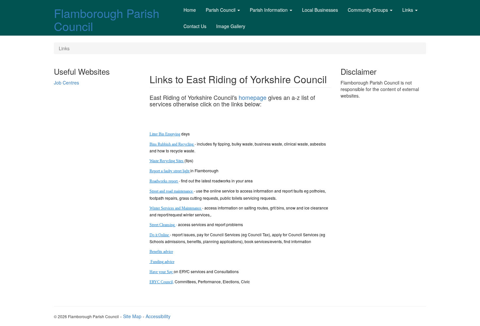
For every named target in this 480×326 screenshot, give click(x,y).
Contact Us (195, 26)
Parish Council (220, 10)
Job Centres (66, 82)
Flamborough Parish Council (106, 19)
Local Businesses (320, 10)
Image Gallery (230, 26)
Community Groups (368, 10)
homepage (252, 97)
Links (407, 10)
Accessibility (158, 316)
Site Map (132, 316)
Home (190, 10)
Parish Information (269, 10)
